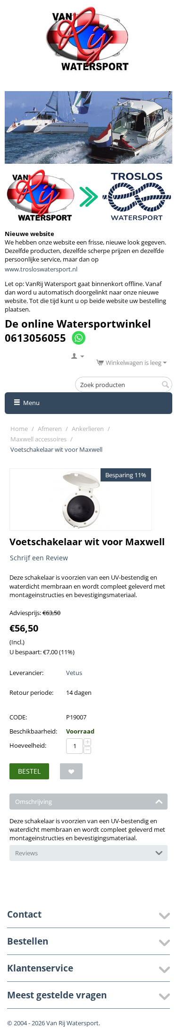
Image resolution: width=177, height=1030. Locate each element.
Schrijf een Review (39, 557)
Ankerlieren (88, 428)
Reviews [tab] (26, 853)
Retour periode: (31, 692)
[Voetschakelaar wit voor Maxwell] (81, 499)
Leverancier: (26, 672)
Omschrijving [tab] (33, 801)
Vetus (74, 672)
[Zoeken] (165, 385)
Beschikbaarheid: (33, 731)
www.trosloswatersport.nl (41, 269)
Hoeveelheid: (27, 745)
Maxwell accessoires (38, 439)
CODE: (18, 717)
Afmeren (50, 428)
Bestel (29, 771)
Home (19, 428)
